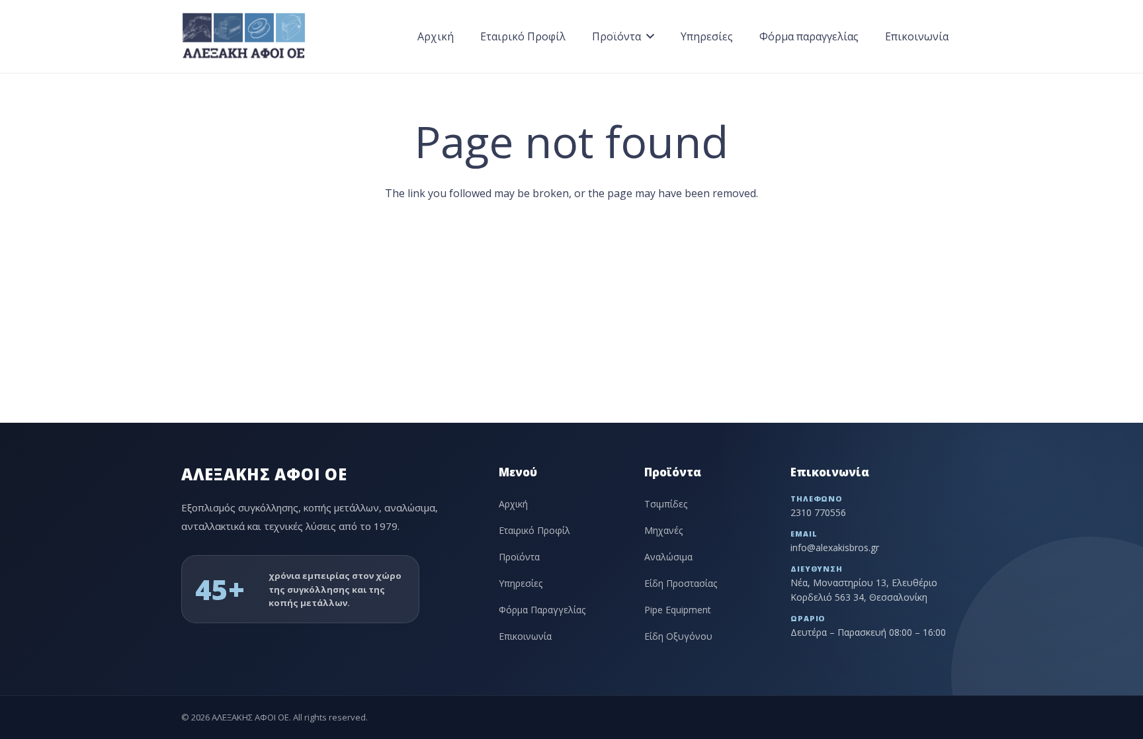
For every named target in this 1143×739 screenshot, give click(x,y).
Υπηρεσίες (520, 583)
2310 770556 (818, 512)
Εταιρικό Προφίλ (534, 530)
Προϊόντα (519, 556)
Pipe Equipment (677, 609)
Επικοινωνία (525, 636)
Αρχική (513, 504)
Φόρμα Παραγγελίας (542, 609)
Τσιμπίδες (665, 504)
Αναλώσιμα (668, 556)
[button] (650, 36)
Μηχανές (663, 530)
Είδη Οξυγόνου (678, 636)
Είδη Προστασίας (680, 583)
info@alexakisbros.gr (834, 547)
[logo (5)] (243, 36)
